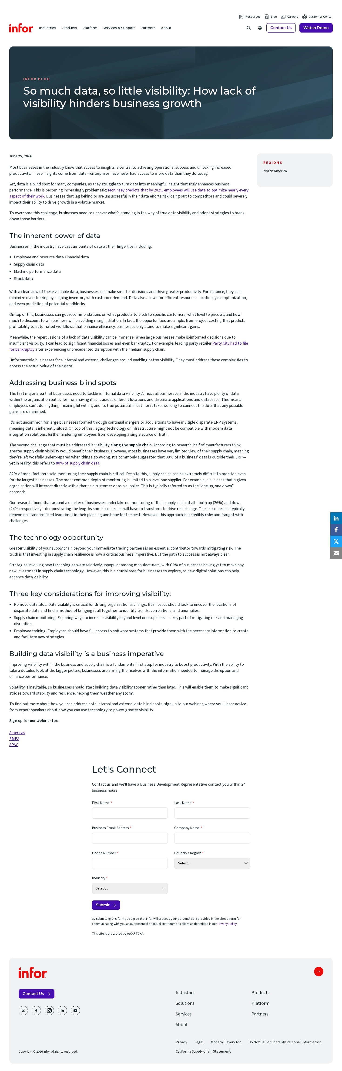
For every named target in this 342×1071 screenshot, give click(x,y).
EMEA (14, 739)
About (166, 28)
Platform (90, 28)
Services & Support (119, 28)
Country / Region (187, 853)
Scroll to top (318, 971)
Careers (292, 16)
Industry (98, 878)
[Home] (21, 28)
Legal (198, 1042)
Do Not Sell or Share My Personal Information (284, 1042)
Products (69, 28)
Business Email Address (110, 827)
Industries (47, 28)
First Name (101, 802)
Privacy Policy (227, 924)
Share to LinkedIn (336, 518)
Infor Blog (36, 79)
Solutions (185, 1003)
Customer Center (321, 16)
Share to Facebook (336, 530)
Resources (253, 16)
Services (183, 1014)
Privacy (181, 1042)
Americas (17, 733)
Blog (274, 16)
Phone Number (104, 853)
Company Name (187, 827)
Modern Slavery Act (226, 1042)
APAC (13, 745)
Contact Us (281, 28)
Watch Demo (316, 28)
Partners (148, 28)
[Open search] (248, 28)
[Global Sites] (260, 28)
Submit (103, 905)
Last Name (182, 802)
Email (336, 553)
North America (275, 171)
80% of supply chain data (77, 463)
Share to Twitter (336, 541)
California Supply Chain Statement (203, 1051)
